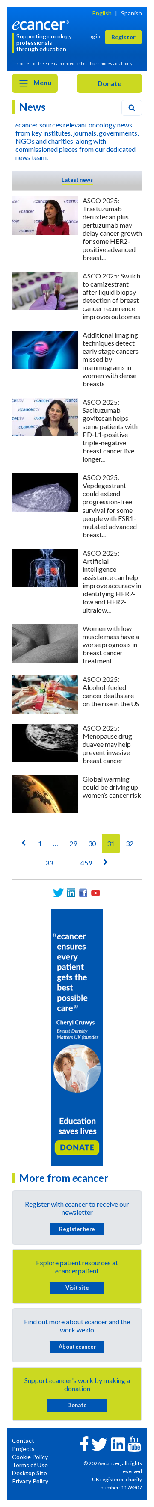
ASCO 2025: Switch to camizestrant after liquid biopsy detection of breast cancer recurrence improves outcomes (111, 296)
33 (49, 863)
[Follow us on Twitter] (58, 893)
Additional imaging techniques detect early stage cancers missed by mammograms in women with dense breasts (111, 359)
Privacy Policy (30, 1481)
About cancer (77, 1346)
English (102, 13)
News (32, 107)
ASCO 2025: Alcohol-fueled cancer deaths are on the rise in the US (111, 691)
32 (129, 843)
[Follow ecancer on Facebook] (84, 1443)
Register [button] (123, 37)
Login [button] (93, 36)
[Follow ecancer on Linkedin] (118, 1443)
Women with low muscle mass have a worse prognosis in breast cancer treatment (111, 644)
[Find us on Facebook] (83, 893)
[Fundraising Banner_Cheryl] (77, 1036)
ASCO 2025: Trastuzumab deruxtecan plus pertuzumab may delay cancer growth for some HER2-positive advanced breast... (112, 228)
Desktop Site (29, 1473)
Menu (41, 82)
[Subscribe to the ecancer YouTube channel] (134, 1443)
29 (73, 843)
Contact (23, 1440)
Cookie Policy (30, 1456)
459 (86, 863)
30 (92, 843)
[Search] (131, 108)
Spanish (131, 13)
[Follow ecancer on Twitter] (99, 1443)
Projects (23, 1448)
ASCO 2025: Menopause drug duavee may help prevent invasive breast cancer (107, 744)
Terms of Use (30, 1465)
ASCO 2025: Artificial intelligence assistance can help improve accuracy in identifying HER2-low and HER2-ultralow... (112, 581)
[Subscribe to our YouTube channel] (95, 893)
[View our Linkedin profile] (70, 893)
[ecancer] (42, 24)
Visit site (77, 1287)
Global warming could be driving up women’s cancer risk (112, 787)
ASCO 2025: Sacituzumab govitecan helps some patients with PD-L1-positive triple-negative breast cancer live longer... (110, 430)
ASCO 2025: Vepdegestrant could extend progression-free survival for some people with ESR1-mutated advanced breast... (110, 505)
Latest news (77, 179)
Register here (77, 1229)
